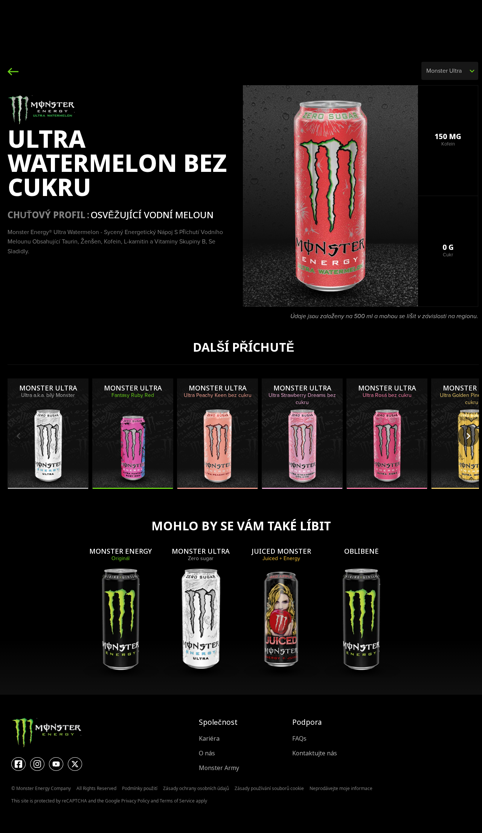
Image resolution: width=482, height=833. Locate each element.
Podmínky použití (139, 788)
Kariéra (209, 738)
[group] (48, 433)
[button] (468, 436)
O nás (207, 753)
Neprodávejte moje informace (341, 788)
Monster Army (219, 768)
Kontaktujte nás (314, 753)
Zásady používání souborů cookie (269, 788)
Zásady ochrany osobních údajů (196, 788)
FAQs (299, 738)
